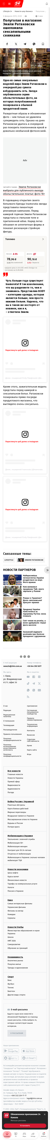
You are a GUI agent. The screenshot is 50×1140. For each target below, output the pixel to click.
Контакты (31, 731)
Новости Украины (15, 778)
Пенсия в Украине (15, 891)
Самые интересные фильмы (20, 903)
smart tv (11, 1058)
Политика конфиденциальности (12, 739)
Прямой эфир (14, 781)
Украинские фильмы (17, 907)
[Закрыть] (45, 1114)
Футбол (11, 984)
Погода (11, 792)
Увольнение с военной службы (21, 839)
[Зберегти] (43, 44)
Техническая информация (32, 725)
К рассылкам (17, 1033)
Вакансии (31, 735)
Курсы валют (13, 876)
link (28, 676)
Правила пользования (12, 734)
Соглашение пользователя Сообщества (33, 712)
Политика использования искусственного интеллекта (9, 747)
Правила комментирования (34, 719)
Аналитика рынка (15, 960)
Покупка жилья (14, 964)
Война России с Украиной (21, 801)
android (11, 1051)
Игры (29, 754)
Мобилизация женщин (17, 846)
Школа (10, 937)
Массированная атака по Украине (22, 819)
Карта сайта (32, 750)
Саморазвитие (14, 944)
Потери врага (13, 827)
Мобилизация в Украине (20, 836)
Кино (10, 900)
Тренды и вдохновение (18, 968)
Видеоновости (14, 785)
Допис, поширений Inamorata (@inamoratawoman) (27, 469)
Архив (29, 745)
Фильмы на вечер (15, 911)
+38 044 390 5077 (34, 666)
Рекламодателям (10, 730)
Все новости (14, 771)
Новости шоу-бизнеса (24, 11)
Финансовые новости (17, 880)
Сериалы (11, 918)
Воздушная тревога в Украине (21, 816)
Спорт (11, 976)
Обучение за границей (17, 948)
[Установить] (25, 1120)
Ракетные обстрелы (16, 805)
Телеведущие (8, 725)
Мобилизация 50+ (15, 843)
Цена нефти (13, 873)
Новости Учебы (15, 927)
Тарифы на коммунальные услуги (22, 884)
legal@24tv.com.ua (34, 1098)
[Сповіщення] (47, 3)
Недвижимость (15, 957)
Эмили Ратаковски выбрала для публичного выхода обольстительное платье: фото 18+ (24, 190)
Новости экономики (18, 869)
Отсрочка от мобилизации (19, 854)
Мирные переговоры (17, 812)
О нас (5, 706)
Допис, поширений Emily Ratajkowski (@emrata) (26, 378)
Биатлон (11, 991)
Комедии (11, 914)
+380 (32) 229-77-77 (19, 1096)
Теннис (11, 987)
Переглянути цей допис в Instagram (21, 350)
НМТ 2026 (12, 941)
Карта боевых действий (18, 808)
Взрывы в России (15, 823)
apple (29, 1051)
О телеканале (8, 721)
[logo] (17, 3)
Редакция (7, 710)
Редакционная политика (9, 715)
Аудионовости (14, 789)
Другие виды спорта (16, 995)
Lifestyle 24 (7, 11)
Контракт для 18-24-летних (19, 850)
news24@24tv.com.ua (12, 666)
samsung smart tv (29, 1058)
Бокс (10, 980)
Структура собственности (33, 740)
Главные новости (15, 774)
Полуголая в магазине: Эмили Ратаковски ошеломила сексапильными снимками (41, 11)
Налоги (11, 887)
